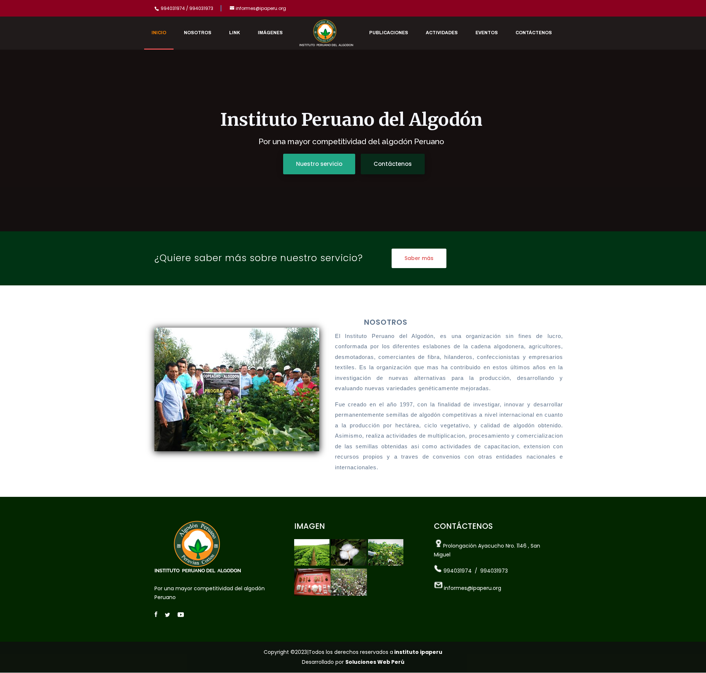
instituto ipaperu (417, 652)
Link (234, 32)
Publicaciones (388, 32)
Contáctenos (534, 32)
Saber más (419, 258)
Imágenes (270, 32)
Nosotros (197, 32)
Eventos (486, 32)
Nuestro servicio (319, 164)
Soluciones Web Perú (374, 662)
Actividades (442, 32)
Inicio (158, 32)
